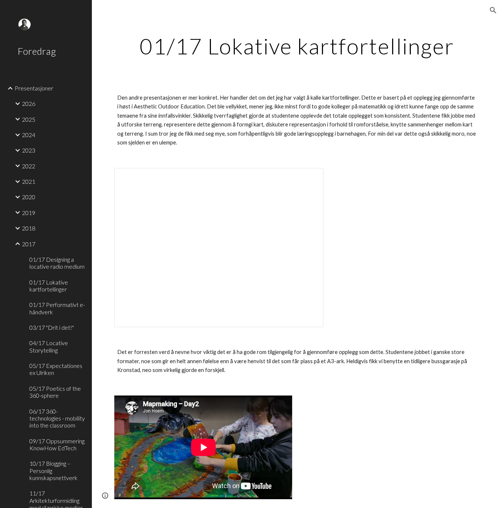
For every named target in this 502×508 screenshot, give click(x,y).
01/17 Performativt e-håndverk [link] (57, 308)
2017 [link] (28, 243)
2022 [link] (28, 165)
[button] (493, 10)
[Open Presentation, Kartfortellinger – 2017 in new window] (309, 177)
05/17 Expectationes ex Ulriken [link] (55, 369)
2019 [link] (28, 212)
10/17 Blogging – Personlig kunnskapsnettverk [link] (53, 470)
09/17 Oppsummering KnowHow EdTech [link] (57, 444)
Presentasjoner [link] (34, 88)
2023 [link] (28, 150)
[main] (297, 46)
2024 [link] (28, 134)
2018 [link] (28, 228)
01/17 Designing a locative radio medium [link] (57, 263)
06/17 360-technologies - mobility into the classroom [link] (57, 418)
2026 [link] (28, 103)
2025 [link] (28, 119)
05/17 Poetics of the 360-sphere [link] (55, 392)
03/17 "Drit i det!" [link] (51, 327)
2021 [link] (28, 181)
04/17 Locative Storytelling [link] (48, 346)
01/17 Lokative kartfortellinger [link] (48, 286)
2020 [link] (28, 196)
